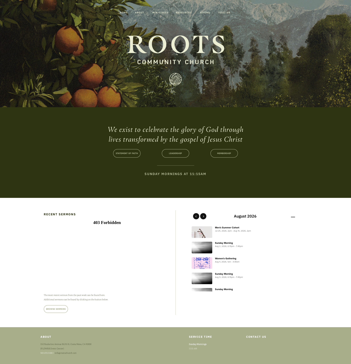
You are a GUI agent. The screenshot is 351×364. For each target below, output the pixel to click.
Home (124, 12)
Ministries (160, 12)
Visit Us (224, 12)
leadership (175, 153)
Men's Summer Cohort (227, 227)
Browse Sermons (56, 309)
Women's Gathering (225, 258)
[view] (285, 216)
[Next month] (203, 216)
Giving (205, 12)
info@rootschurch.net (66, 352)
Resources (184, 12)
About (140, 12)
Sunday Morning (224, 243)
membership (224, 153)
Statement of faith (127, 153)
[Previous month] (196, 216)
